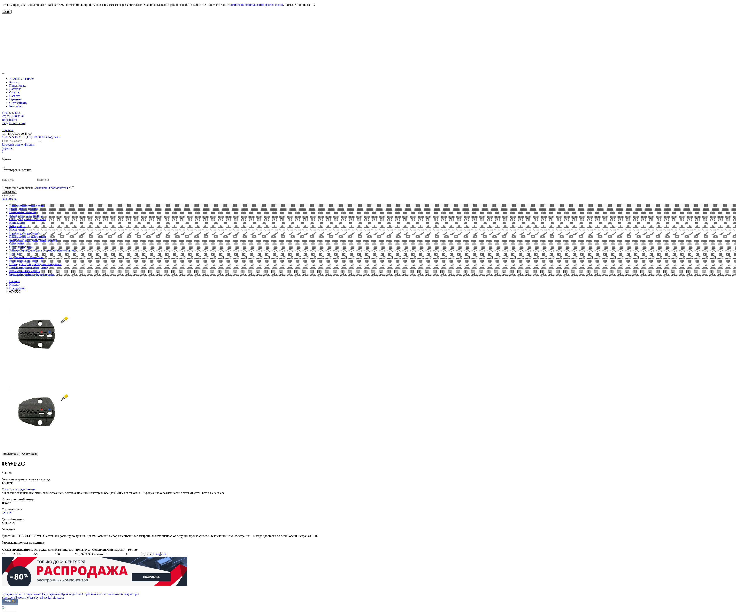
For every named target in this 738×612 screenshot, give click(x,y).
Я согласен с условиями (36, 187)
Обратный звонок (94, 594)
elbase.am (20, 597)
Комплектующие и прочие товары (31, 274)
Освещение (16, 243)
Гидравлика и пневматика (26, 257)
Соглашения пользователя (51, 187)
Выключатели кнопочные (26, 260)
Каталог (14, 82)
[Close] (3, 167)
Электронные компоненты (26, 205)
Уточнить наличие (21, 78)
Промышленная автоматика (27, 236)
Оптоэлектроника (21, 246)
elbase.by (33, 597)
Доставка (15, 89)
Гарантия (15, 99)
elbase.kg (45, 597)
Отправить (9, 191)
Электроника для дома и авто (28, 267)
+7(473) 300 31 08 (13, 116)
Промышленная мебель (24, 271)
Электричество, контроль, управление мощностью (42, 250)
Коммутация (17, 226)
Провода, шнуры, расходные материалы (35, 264)
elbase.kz (58, 597)
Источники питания (22, 212)
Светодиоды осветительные (27, 219)
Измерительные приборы (25, 215)
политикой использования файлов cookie (256, 4)
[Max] (4, 588)
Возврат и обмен (12, 594)
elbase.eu (7, 597)
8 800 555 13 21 (12, 112)
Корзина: (7, 148)
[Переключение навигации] (3, 73)
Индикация (16, 222)
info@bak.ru (9, 119)
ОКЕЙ (6, 11)
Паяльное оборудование (25, 233)
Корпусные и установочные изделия (33, 240)
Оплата (14, 92)
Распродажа (9, 198)
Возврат (14, 96)
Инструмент (17, 229)
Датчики (15, 253)
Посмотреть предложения (18, 489)
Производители (71, 594)
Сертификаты (18, 102)
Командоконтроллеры (23, 208)
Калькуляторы (129, 594)
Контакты (15, 106)
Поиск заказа (17, 85)
